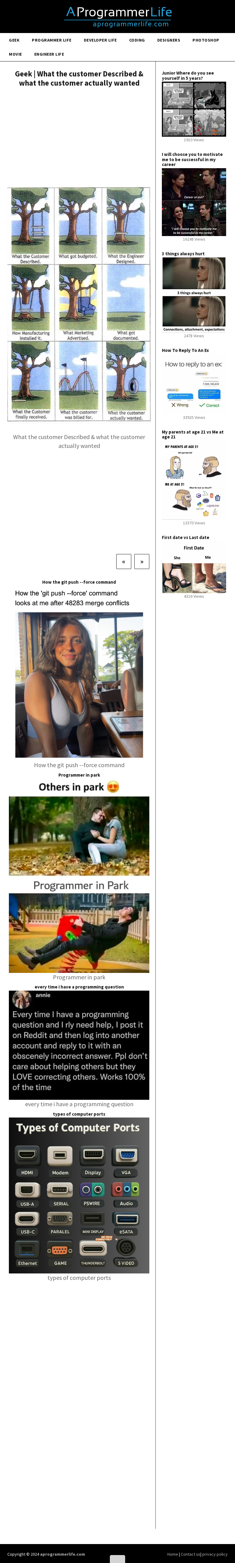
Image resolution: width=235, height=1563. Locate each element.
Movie (15, 54)
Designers (169, 40)
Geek (14, 40)
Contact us (190, 1554)
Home (173, 1554)
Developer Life (100, 40)
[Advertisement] (79, 138)
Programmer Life (52, 40)
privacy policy (215, 1554)
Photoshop (205, 40)
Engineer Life (49, 54)
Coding (137, 40)
